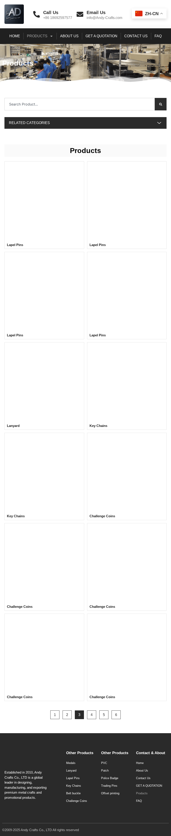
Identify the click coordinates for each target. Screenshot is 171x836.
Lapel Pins (73, 778)
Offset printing (110, 793)
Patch (105, 770)
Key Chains (73, 785)
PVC (104, 763)
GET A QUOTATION (101, 36)
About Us (69, 36)
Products (37, 36)
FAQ (158, 36)
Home (14, 36)
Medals (70, 763)
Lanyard (71, 770)
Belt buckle (73, 793)
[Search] (161, 104)
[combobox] (79, 104)
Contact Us (136, 36)
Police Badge (109, 778)
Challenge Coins (76, 801)
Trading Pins (109, 785)
